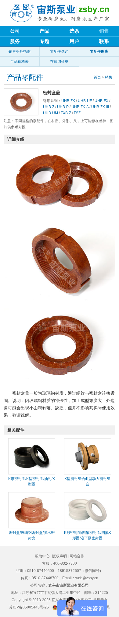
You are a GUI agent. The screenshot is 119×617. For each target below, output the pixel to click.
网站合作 (77, 556)
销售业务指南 (20, 51)
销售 (108, 77)
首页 (97, 77)
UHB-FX (101, 101)
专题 (44, 41)
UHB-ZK (68, 101)
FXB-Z (66, 113)
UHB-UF (85, 101)
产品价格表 (19, 61)
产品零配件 (25, 77)
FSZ (77, 113)
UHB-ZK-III (100, 107)
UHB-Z (48, 107)
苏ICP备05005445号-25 (29, 607)
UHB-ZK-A (79, 107)
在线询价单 (59, 61)
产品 (44, 30)
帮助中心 (42, 556)
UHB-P (63, 107)
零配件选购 (59, 51)
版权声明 (59, 556)
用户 (74, 41)
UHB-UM (50, 113)
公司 (15, 30)
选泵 (74, 30)
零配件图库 (99, 51)
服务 (15, 41)
